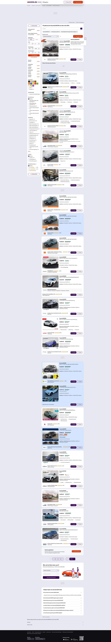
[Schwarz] (29, 81)
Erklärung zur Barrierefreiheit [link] (67, 632)
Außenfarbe (30, 79)
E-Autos (29, 72)
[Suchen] (81, 28)
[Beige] (31, 81)
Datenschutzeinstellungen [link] (57, 632)
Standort (29, 60)
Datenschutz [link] (48, 632)
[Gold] (31, 86)
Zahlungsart (30, 37)
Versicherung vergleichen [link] (64, 97)
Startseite (28, 5)
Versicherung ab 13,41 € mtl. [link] (64, 282)
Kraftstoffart (30, 64)
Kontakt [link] (44, 632)
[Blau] (31, 84)
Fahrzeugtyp (30, 69)
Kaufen (31, 39)
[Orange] (29, 84)
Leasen (36, 39)
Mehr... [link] (29, 151)
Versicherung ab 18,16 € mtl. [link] (64, 534)
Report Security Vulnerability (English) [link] (34, 633)
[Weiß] (37, 81)
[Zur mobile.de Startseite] (36, 2)
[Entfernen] (49, 31)
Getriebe (30, 75)
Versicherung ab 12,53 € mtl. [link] (64, 78)
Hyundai (43, 5)
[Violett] (33, 86)
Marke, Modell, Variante (32, 33)
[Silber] (29, 86)
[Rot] (35, 84)
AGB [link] (33, 632)
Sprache (28, 637)
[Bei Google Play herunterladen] (74, 639)
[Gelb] (33, 84)
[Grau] (33, 81)
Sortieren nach (45, 34)
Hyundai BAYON (48, 5)
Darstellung (37, 637)
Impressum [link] (29, 632)
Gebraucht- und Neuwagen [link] (36, 5)
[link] (72, 22)
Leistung (29, 67)
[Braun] (35, 81)
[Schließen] (85, 39)
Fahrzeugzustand (31, 29)
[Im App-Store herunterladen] (66, 639)
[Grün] (37, 84)
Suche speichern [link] (34, 57)
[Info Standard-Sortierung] (60, 36)
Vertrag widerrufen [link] (38, 632)
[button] (34, 30)
